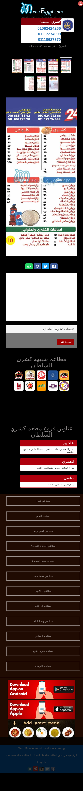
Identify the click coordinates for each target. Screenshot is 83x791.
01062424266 (49, 28)
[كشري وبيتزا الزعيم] (41, 375)
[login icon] (80, 3)
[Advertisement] (41, 297)
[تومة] (53, 386)
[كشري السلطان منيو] (66, 65)
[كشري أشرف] (19, 386)
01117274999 (49, 34)
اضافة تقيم (65, 341)
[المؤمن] (53, 375)
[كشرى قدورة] (64, 386)
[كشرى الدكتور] (41, 386)
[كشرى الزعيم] (30, 375)
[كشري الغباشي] (64, 375)
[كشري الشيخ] (30, 386)
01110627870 (49, 39)
